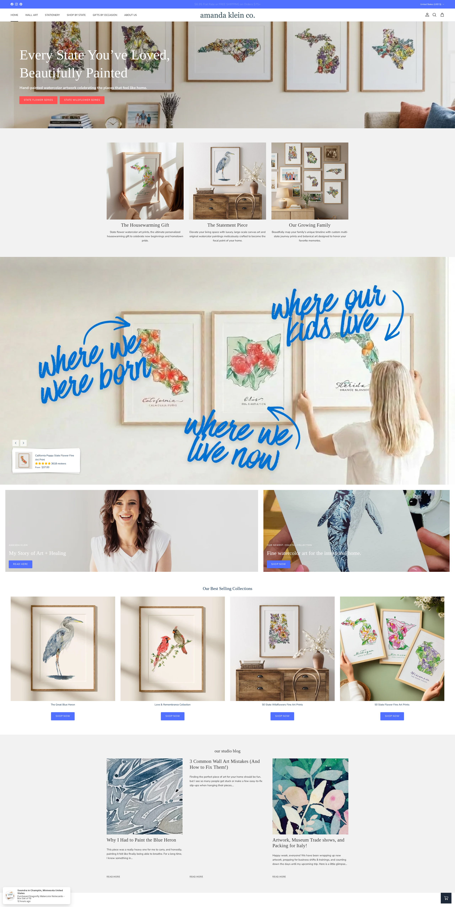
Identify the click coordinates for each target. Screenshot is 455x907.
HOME (14, 15)
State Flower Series (38, 100)
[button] (43, 463)
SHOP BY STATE (76, 15)
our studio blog (227, 751)
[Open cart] (446, 898)
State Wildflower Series (82, 100)
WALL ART (31, 15)
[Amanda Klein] (227, 15)
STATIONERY (52, 15)
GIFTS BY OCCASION (105, 15)
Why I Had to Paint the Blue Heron (141, 840)
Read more (113, 876)
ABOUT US (130, 15)
